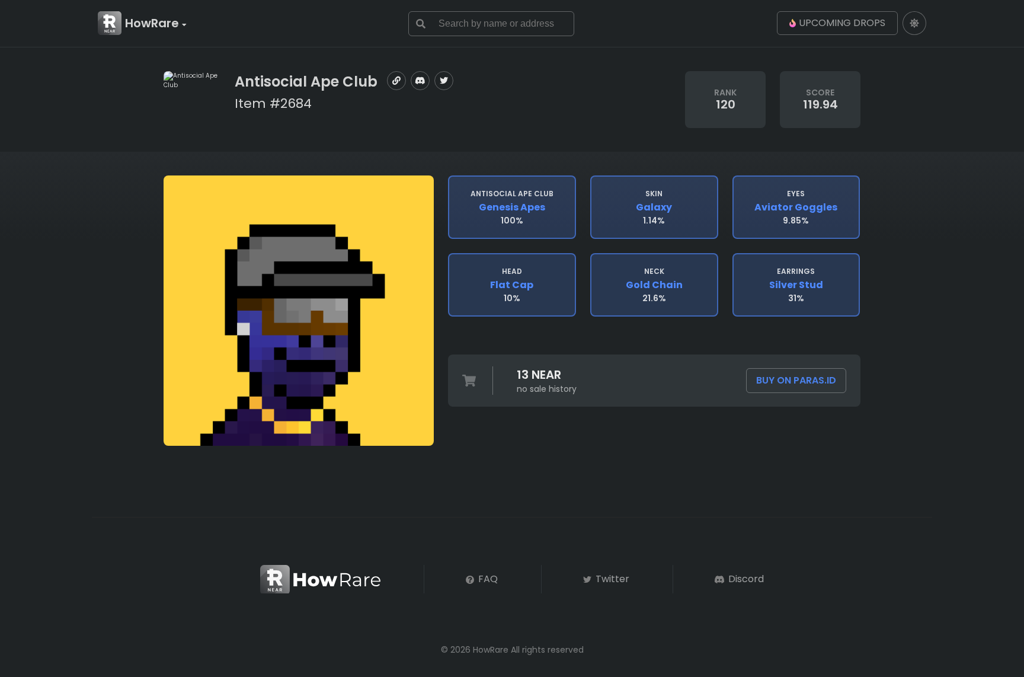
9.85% (795, 207)
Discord (745, 579)
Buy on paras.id (796, 380)
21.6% (654, 285)
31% (796, 285)
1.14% (654, 207)
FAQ (487, 579)
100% (512, 207)
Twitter (611, 579)
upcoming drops (842, 23)
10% (511, 285)
